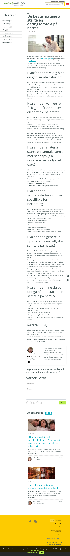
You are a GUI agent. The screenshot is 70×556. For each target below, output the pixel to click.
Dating (5, 30)
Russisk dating (7, 36)
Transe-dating (7, 42)
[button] (32, 553)
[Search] (62, 4)
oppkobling (32, 61)
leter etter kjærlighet (47, 59)
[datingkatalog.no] (15, 4)
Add (62, 403)
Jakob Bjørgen (33, 356)
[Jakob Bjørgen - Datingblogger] (30, 350)
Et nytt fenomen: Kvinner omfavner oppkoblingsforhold (43, 486)
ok (41, 553)
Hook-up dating (7, 33)
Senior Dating (7, 39)
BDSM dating (6, 24)
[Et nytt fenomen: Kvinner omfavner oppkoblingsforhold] (41, 473)
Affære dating (7, 21)
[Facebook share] (68, 280)
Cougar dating (7, 27)
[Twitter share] (68, 276)
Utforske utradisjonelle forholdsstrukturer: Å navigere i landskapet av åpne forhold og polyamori (44, 441)
